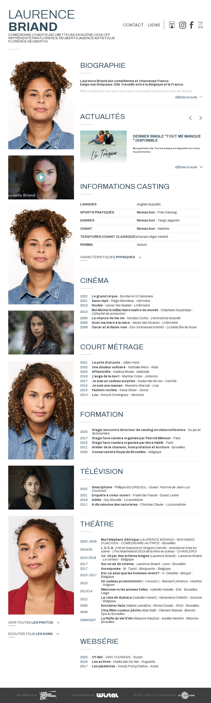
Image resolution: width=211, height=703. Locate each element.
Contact (133, 25)
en (200, 27)
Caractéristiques (107, 257)
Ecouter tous (30, 634)
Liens (154, 25)
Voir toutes (30, 622)
